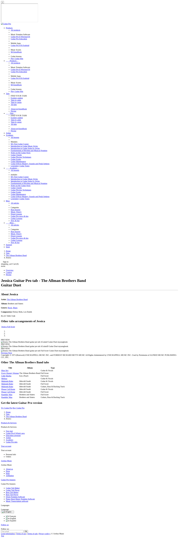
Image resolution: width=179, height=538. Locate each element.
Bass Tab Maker (12, 492)
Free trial (9, 431)
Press (8, 471)
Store (8, 247)
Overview (10, 270)
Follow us (5, 525)
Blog (8, 201)
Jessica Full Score (8, 327)
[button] (4, 353)
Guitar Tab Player (12, 490)
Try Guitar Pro (6, 408)
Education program (13, 435)
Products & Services (9, 423)
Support (9, 245)
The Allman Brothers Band (17, 299)
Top (2, 536)
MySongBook (16, 52)
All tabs (14, 105)
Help (8, 473)
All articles (15, 203)
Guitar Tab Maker (13, 488)
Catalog (9, 272)
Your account (6, 446)
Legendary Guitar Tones (20, 166)
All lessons (15, 137)
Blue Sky (5, 370)
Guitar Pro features (8, 480)
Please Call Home (8, 389)
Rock (10, 308)
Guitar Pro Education (19, 39)
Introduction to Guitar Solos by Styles (25, 148)
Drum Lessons (16, 214)
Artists (8, 133)
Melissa (4, 379)
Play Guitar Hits (17, 59)
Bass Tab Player (12, 495)
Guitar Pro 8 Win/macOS (20, 37)
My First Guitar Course (20, 144)
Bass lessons (15, 210)
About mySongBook (19, 109)
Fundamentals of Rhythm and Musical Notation (29, 151)
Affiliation (10, 476)
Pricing (13, 111)
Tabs (7, 94)
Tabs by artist (16, 100)
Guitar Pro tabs (11, 442)
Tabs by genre (16, 102)
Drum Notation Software (15, 497)
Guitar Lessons (16, 218)
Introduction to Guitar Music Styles (24, 146)
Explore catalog (17, 98)
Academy (9, 135)
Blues (15, 308)
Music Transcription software (17, 501)
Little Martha (6, 376)
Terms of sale (32, 534)
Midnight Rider (7, 381)
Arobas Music (6, 461)
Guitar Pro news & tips (19, 216)
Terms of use (21, 534)
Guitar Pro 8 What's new (15, 433)
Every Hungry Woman (10, 373)
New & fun (15, 221)
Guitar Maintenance (18, 161)
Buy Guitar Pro (18, 408)
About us (9, 469)
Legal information (8, 534)
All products (15, 30)
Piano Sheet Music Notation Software (20, 499)
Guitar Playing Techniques (21, 157)
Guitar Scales (16, 159)
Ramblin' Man (6, 395)
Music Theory (16, 212)
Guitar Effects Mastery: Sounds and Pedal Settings (30, 164)
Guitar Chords (16, 155)
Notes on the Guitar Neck (20, 153)
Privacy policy (44, 534)
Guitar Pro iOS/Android (20, 45)
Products (9, 28)
